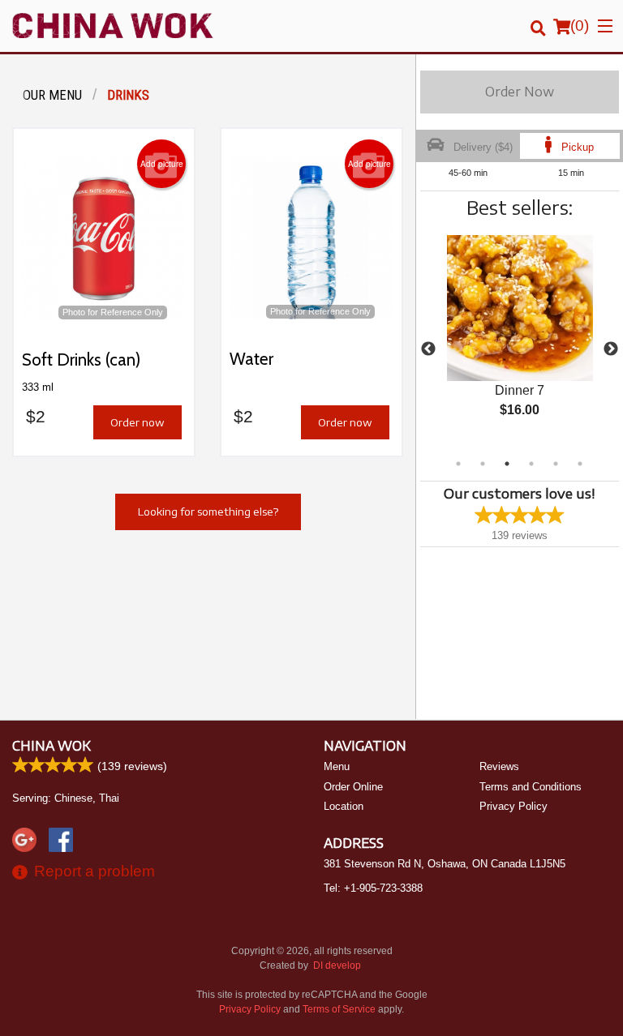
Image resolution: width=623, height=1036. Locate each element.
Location (343, 806)
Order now (137, 422)
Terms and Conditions (530, 787)
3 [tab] (507, 464)
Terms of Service (339, 1009)
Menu (337, 766)
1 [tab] (458, 464)
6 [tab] (580, 464)
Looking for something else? (208, 511)
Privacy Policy (513, 806)
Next (611, 349)
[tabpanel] (519, 339)
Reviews (499, 766)
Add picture (161, 163)
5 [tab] (556, 464)
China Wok (51, 746)
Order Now (519, 91)
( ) (579, 25)
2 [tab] (483, 464)
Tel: (373, 888)
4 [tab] (531, 464)
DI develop (337, 965)
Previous (428, 349)
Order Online (353, 787)
